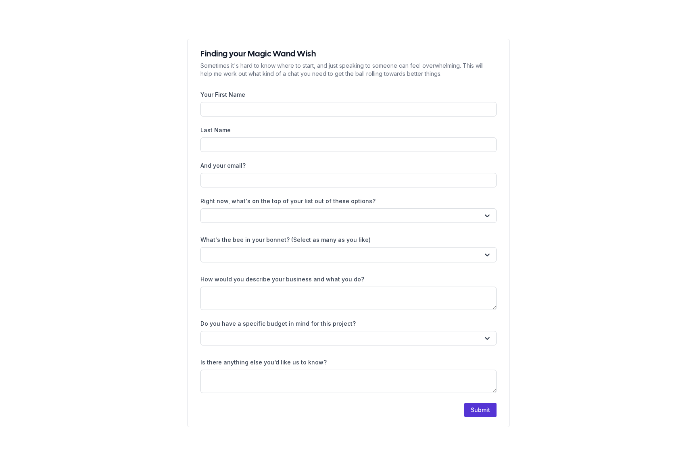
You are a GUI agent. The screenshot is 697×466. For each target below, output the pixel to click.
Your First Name (222, 94)
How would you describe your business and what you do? (282, 279)
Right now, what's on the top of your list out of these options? (288, 201)
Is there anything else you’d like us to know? (263, 362)
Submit (480, 409)
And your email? (223, 165)
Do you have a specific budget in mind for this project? (278, 323)
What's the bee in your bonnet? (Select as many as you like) (285, 239)
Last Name (215, 130)
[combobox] (206, 215)
